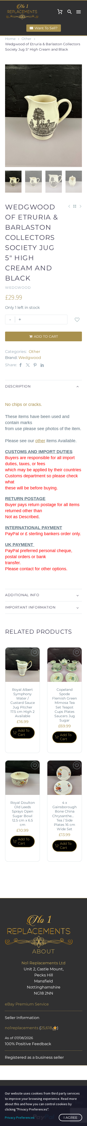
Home (10, 39)
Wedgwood (29, 357)
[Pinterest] (35, 365)
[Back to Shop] (74, 206)
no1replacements (21, 1028)
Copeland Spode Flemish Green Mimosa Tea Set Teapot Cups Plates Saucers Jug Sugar (64, 705)
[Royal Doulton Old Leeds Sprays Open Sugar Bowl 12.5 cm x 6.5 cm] (22, 778)
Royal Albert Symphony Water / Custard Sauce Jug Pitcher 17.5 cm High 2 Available (22, 702)
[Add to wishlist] (77, 319)
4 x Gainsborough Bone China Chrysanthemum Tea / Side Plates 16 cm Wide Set (66, 815)
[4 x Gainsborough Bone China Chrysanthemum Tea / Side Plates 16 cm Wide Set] (64, 778)
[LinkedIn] (42, 365)
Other (26, 39)
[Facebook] (20, 365)
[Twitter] (27, 365)
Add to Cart (43, 336)
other (40, 440)
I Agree (70, 1117)
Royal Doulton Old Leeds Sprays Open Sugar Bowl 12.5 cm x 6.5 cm (22, 813)
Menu (78, 11)
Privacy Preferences (20, 1117)
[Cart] (60, 12)
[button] (69, 12)
